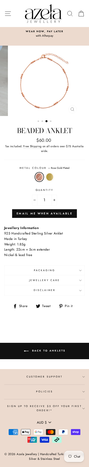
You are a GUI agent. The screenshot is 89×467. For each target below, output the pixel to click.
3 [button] (46, 121)
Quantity (44, 190)
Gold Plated (49, 177)
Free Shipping (32, 146)
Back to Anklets (48, 351)
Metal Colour (45, 168)
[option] (44, 33)
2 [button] (43, 121)
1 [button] (39, 121)
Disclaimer (45, 290)
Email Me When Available (44, 213)
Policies (44, 391)
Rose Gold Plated (39, 177)
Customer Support (44, 377)
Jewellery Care (44, 280)
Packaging (44, 270)
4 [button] (51, 121)
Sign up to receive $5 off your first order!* (44, 408)
